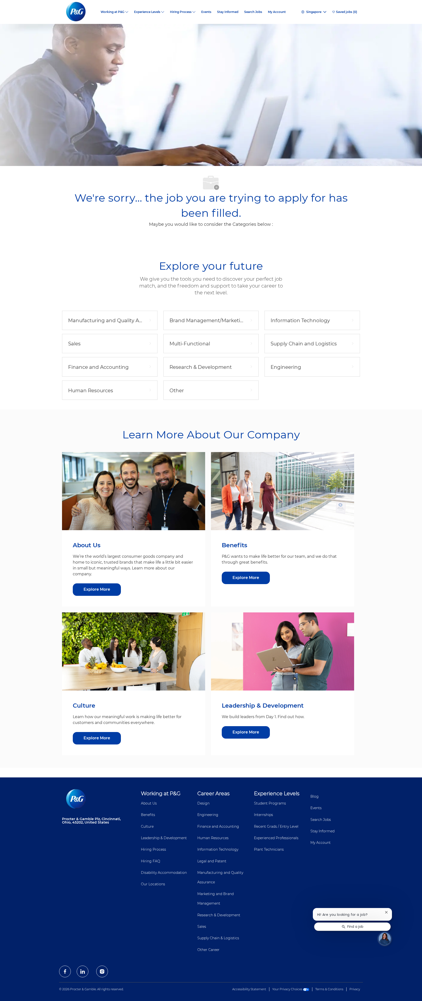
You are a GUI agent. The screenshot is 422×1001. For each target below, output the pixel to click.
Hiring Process (153, 849)
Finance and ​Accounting (218, 826)
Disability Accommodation (164, 872)
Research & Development (218, 915)
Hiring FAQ (150, 861)
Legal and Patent (211, 861)
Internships (263, 815)
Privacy (354, 989)
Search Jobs (253, 12)
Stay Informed (227, 12)
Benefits (148, 815)
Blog (314, 796)
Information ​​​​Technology (217, 849)
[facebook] (65, 971)
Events (206, 12)
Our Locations (153, 884)
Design (203, 803)
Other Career (208, 950)
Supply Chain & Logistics (218, 938)
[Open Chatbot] (384, 938)
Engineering (207, 815)
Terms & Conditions (329, 989)
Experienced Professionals (276, 838)
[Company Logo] (80, 12)
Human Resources (213, 838)
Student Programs (270, 803)
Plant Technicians (269, 849)
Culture (147, 826)
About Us (149, 803)
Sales (201, 926)
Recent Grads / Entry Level (276, 826)
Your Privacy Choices (287, 989)
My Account (277, 12)
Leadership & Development (164, 838)
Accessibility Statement (249, 989)
